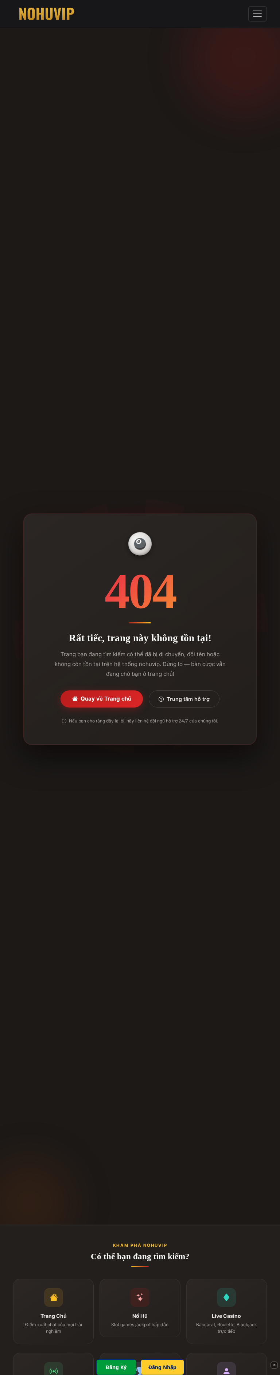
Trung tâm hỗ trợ (188, 699)
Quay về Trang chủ (106, 698)
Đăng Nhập (162, 1367)
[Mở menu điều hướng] (257, 13)
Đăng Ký (116, 1367)
